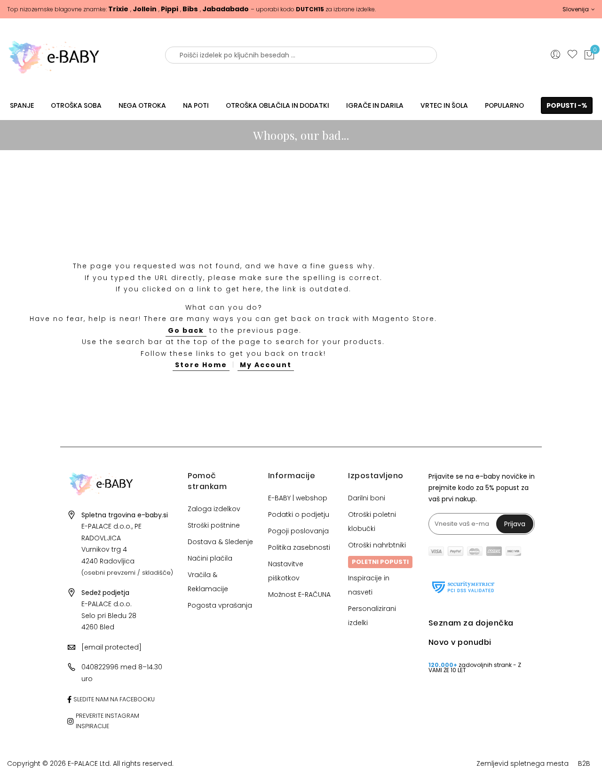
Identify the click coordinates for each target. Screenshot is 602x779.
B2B (584, 763)
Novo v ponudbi (459, 642)
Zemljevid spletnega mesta (522, 763)
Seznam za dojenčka (471, 623)
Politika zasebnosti (299, 547)
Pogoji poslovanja (298, 531)
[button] (578, 9)
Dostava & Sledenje (220, 541)
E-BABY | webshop (297, 498)
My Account (266, 364)
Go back (186, 330)
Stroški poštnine (214, 525)
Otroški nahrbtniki (377, 545)
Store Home (201, 364)
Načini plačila (210, 558)
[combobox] (301, 55)
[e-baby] (75, 54)
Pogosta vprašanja (220, 605)
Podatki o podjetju (298, 514)
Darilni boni (366, 498)
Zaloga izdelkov (214, 509)
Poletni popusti (380, 561)
